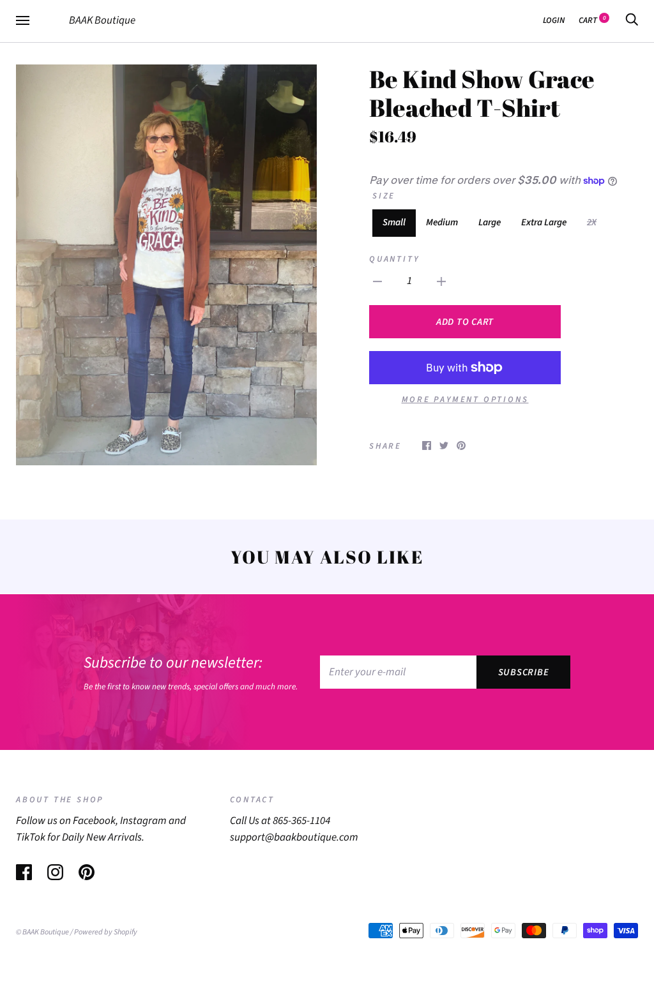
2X (592, 222)
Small (394, 222)
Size (383, 196)
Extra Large (544, 222)
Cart (592, 20)
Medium (442, 222)
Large (489, 222)
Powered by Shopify (105, 932)
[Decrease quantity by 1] (377, 281)
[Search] (631, 20)
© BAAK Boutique (42, 932)
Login (554, 20)
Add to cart (465, 322)
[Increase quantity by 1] (441, 281)
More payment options (465, 399)
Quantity (394, 259)
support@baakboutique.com (294, 837)
